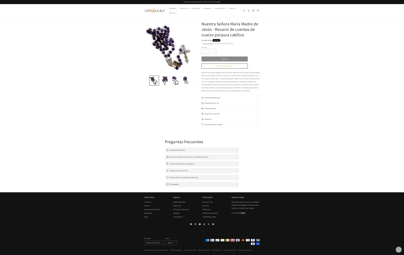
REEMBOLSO (148, 213)
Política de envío (216, 250)
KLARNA (147, 206)
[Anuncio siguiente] (259, 2)
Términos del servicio (204, 250)
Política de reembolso (176, 250)
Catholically (151, 250)
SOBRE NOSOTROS (179, 202)
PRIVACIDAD (206, 210)
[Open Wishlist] (253, 10)
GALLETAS (205, 206)
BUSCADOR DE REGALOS (152, 210)
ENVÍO (146, 217)
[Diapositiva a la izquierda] (146, 80)
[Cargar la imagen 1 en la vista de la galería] (154, 80)
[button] (173, 8)
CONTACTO (147, 202)
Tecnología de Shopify (161, 250)
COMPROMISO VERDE (209, 217)
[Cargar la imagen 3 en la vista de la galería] (175, 80)
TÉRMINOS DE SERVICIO (210, 213)
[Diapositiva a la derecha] (194, 80)
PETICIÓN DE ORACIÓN (180, 210)
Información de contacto (245, 250)
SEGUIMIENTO (178, 217)
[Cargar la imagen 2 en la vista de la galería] (164, 80)
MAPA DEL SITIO (207, 202)
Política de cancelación (229, 250)
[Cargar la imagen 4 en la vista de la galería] (186, 80)
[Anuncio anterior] (145, 2)
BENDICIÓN (177, 206)
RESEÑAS (176, 213)
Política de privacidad (190, 250)
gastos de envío (208, 43)
